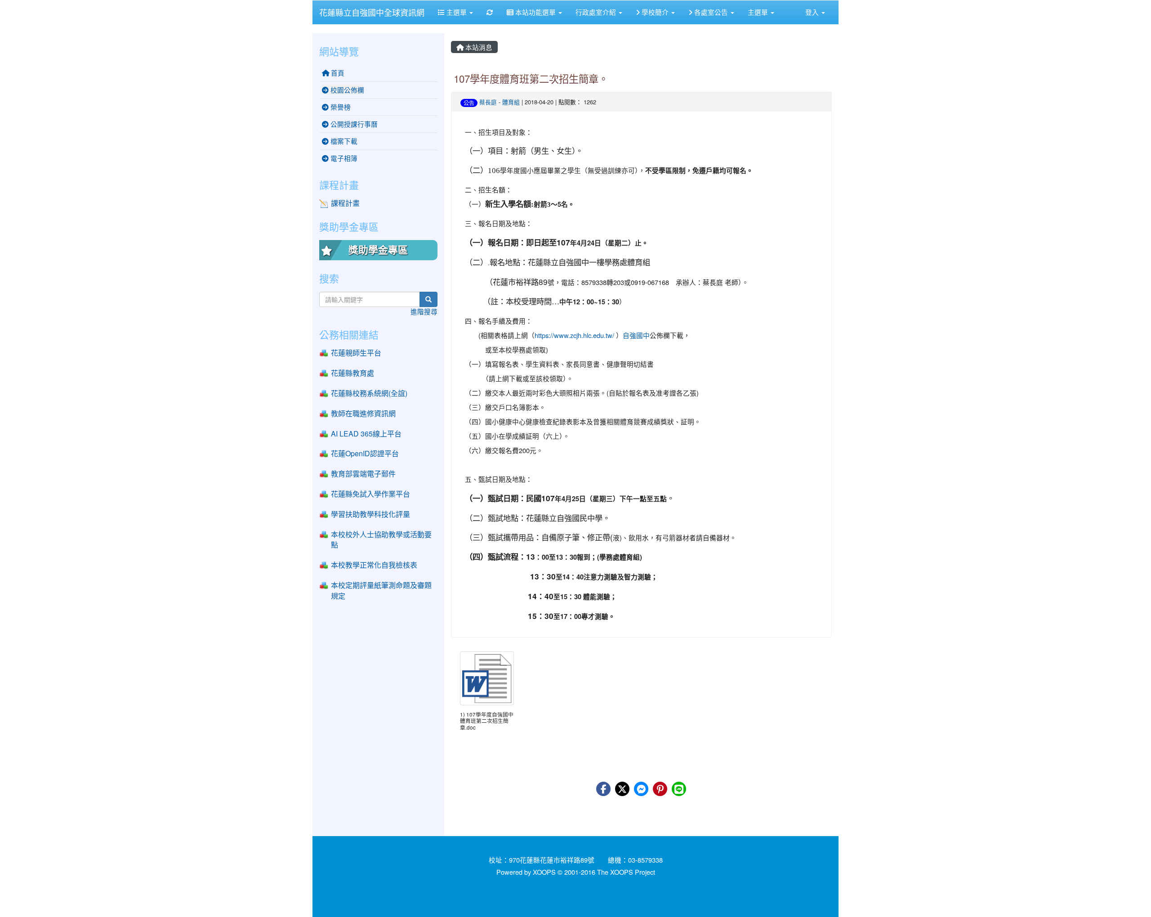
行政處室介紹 (597, 12)
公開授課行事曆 (353, 124)
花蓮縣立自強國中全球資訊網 (371, 12)
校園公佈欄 (346, 89)
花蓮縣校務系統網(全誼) (369, 393)
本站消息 (478, 47)
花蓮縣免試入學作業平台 (370, 494)
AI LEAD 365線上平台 (366, 433)
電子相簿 (343, 158)
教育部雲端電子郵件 (363, 473)
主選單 (456, 12)
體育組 (511, 102)
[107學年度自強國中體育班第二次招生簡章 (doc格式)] (487, 678)
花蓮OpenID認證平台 (365, 453)
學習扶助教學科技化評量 (370, 514)
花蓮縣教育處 (352, 373)
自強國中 (636, 335)
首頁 (336, 72)
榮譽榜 (340, 106)
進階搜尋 (423, 311)
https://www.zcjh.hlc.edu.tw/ (574, 335)
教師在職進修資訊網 (363, 413)
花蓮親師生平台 (356, 352)
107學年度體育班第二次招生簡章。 (531, 78)
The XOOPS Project (626, 872)
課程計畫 (345, 203)
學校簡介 (655, 12)
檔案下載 (343, 141)
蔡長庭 (488, 102)
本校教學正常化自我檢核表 (374, 565)
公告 (469, 103)
